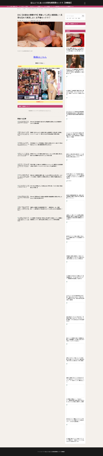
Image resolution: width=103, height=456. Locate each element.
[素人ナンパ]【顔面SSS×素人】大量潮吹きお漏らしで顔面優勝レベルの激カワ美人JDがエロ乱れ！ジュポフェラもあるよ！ (75, 339)
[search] (83, 16)
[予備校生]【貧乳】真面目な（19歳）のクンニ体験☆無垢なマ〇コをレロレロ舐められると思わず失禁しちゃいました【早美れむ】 (75, 257)
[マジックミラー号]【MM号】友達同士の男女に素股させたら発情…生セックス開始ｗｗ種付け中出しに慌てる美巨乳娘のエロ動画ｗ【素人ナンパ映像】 (75, 135)
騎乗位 (79, 18)
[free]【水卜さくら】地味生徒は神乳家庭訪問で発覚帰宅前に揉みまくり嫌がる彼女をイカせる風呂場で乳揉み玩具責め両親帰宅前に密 (75, 113)
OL (23, 20)
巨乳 (40, 20)
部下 (70, 18)
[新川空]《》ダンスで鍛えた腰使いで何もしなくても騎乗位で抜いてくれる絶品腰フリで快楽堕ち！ (75, 237)
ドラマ (29, 20)
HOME (20, 8)
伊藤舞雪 (31, 20)
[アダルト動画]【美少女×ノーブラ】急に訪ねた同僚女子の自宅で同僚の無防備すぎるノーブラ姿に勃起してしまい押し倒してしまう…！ (75, 50)
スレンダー (26, 20)
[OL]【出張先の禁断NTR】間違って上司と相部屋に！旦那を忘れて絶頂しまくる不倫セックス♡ (42, 8)
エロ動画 (24, 8)
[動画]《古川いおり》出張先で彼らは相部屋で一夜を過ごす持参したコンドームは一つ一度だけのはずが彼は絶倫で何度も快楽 (46, 133)
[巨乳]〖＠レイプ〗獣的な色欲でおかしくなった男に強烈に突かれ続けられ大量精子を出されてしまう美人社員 (46, 154)
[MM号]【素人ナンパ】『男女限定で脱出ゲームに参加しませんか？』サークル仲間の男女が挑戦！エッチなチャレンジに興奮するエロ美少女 (75, 176)
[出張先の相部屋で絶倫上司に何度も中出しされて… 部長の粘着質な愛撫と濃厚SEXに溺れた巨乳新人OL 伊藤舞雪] (40, 99)
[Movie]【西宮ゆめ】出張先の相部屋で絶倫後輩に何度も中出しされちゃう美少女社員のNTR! (46, 197)
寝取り (38, 20)
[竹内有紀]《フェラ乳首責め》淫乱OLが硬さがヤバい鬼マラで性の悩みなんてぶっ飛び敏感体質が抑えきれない (46, 143)
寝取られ (35, 20)
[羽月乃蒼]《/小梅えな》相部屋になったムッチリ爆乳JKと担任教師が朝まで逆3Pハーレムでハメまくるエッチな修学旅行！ (46, 165)
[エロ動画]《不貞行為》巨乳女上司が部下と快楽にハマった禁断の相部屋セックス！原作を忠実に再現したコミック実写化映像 (46, 218)
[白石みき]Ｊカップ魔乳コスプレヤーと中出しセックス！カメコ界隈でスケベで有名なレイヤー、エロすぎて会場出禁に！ (75, 420)
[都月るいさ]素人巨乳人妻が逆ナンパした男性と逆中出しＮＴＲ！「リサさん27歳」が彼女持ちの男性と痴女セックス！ (75, 155)
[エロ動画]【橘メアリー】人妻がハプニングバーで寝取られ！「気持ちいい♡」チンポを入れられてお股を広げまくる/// (75, 440)
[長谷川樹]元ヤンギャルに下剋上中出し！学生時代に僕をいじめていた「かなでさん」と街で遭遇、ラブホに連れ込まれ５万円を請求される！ (75, 319)
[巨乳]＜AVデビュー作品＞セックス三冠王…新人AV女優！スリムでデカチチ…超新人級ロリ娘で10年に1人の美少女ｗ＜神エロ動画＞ (75, 359)
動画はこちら (40, 57)
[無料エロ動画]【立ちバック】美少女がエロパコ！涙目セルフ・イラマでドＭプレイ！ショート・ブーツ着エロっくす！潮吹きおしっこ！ (75, 379)
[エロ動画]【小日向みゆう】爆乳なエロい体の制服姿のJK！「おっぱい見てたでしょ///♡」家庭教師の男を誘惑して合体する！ (75, 277)
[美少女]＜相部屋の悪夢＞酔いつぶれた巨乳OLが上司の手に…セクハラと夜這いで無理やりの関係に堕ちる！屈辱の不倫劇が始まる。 (46, 176)
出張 (76, 18)
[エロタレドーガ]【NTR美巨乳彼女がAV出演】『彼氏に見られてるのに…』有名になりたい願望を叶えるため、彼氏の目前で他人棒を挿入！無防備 (75, 297)
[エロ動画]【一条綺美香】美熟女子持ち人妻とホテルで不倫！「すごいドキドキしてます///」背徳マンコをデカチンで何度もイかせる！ (75, 92)
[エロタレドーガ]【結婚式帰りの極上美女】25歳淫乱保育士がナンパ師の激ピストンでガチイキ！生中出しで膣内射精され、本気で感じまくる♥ (75, 71)
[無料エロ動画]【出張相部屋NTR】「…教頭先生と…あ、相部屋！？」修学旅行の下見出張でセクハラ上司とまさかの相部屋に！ (46, 208)
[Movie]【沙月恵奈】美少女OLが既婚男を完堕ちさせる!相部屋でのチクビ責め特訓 (46, 122)
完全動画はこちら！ (40, 101)
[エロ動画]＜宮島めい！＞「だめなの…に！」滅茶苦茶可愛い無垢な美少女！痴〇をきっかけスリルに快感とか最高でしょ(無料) (75, 400)
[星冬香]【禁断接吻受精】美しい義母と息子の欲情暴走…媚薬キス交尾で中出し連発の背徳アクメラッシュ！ (75, 196)
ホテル (73, 18)
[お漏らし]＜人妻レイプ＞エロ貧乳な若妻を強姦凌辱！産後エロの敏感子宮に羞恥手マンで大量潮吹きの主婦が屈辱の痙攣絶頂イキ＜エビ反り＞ (75, 217)
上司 (67, 18)
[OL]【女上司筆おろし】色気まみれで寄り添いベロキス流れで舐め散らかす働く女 (46, 186)
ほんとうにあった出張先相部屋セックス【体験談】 (51, 3)
